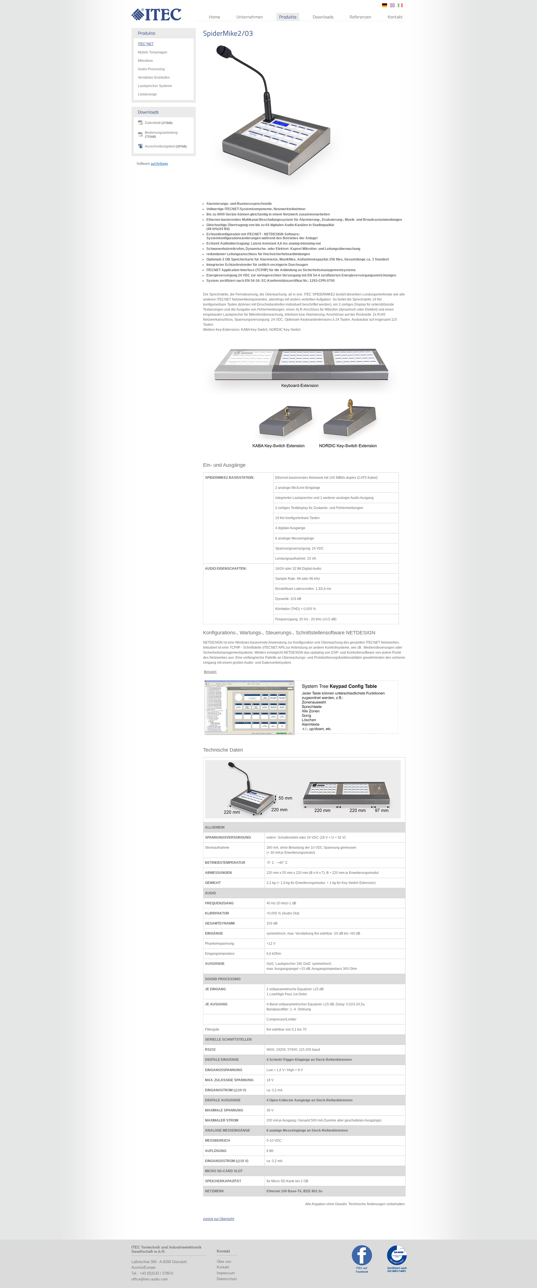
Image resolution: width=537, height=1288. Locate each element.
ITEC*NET (146, 44)
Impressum (226, 1273)
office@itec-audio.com (149, 1279)
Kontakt (395, 16)
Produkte (287, 16)
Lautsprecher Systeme (155, 86)
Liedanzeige (147, 94)
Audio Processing (151, 69)
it (400, 5)
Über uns (224, 1261)
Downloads (323, 16)
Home (214, 16)
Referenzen (360, 16)
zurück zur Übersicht (218, 1219)
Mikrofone (145, 61)
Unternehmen (249, 16)
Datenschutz (227, 1279)
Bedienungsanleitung (161, 134)
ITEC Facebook (362, 1259)
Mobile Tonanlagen (152, 52)
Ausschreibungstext (166, 146)
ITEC (156, 14)
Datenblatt (159, 123)
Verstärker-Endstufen (154, 77)
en (392, 5)
